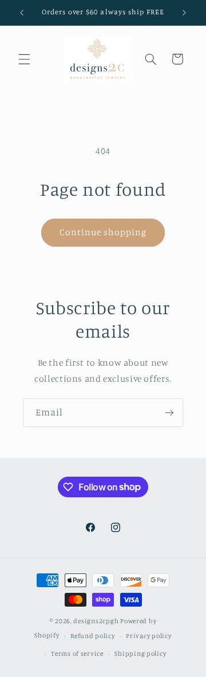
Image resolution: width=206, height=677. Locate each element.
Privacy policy (148, 636)
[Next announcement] (184, 12)
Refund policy (92, 636)
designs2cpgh (95, 621)
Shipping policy (140, 654)
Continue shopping (103, 232)
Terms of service (77, 654)
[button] (24, 59)
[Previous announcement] (21, 12)
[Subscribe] (169, 412)
